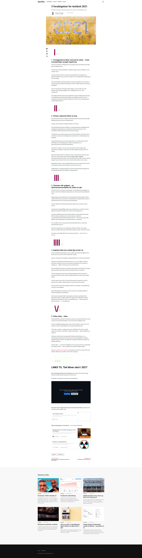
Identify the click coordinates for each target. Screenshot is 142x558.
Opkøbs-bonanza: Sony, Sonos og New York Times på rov (93, 496)
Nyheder (54, 454)
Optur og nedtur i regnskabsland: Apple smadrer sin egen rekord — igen (70, 526)
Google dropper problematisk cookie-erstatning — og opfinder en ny (93, 526)
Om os (39, 550)
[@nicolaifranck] (62, 13)
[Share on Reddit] (47, 54)
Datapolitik (43, 550)
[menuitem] (49, 1)
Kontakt (64, 1)
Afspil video (68, 393)
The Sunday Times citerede (60, 350)
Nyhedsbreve (49, 1)
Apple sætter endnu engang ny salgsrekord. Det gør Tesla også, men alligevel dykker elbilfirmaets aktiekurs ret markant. (71, 531)
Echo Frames (75, 261)
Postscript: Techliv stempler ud (47, 496)
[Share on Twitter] (47, 51)
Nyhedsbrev (61, 454)
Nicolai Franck (58, 13)
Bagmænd (60, 1)
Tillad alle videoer (74, 393)
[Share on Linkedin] (47, 56)
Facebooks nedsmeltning (68, 496)
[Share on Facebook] (47, 49)
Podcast (55, 1)
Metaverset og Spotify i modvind (47, 524)
